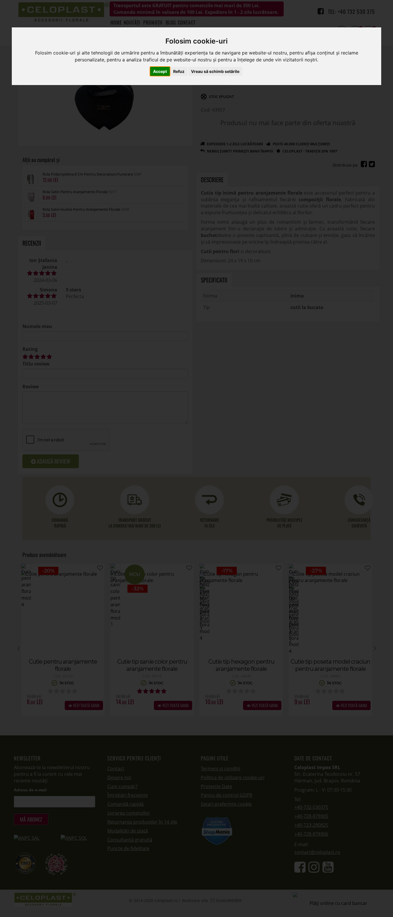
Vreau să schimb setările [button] (215, 71)
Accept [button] (160, 71)
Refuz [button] (178, 71)
